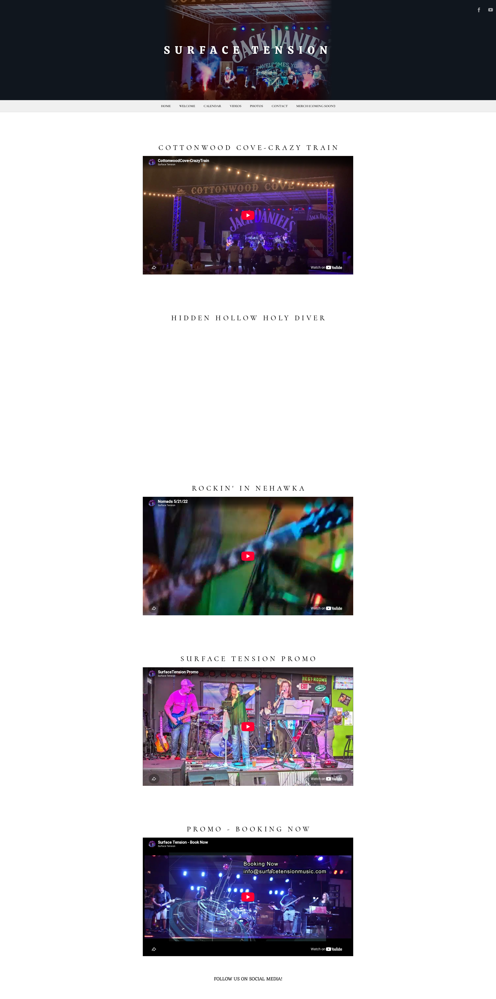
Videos (235, 106)
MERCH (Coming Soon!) (315, 106)
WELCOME (187, 106)
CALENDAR (212, 106)
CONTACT (280, 106)
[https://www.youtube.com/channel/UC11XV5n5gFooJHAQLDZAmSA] (490, 10)
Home (166, 106)
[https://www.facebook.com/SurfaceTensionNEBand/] (479, 10)
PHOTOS (256, 106)
